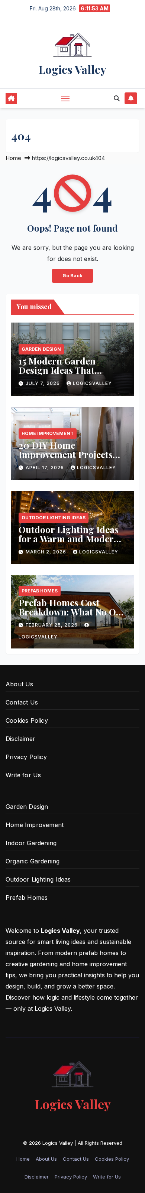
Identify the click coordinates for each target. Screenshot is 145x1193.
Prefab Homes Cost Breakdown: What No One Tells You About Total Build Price (72, 616)
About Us (19, 684)
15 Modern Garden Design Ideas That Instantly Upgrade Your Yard (67, 375)
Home (13, 157)
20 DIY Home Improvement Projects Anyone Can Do (66, 454)
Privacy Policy (26, 757)
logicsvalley (92, 383)
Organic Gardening (32, 861)
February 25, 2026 (52, 625)
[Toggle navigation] (65, 98)
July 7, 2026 (43, 383)
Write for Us (23, 775)
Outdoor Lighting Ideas (54, 517)
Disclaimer (20, 738)
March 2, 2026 (47, 552)
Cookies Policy (27, 720)
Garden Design (41, 349)
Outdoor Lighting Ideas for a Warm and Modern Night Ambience (69, 538)
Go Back (72, 275)
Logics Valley (72, 69)
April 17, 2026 (45, 467)
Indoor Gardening (31, 843)
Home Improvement (48, 433)
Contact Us (22, 702)
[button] (117, 98)
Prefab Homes (40, 591)
